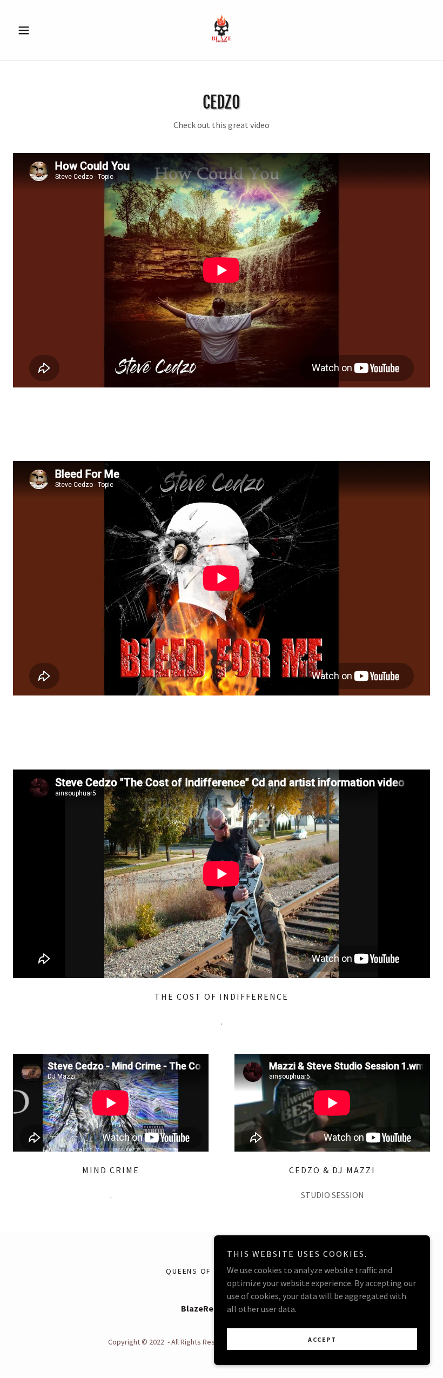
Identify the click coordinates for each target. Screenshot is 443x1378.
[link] (221, 30)
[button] (44, 30)
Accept (322, 1339)
